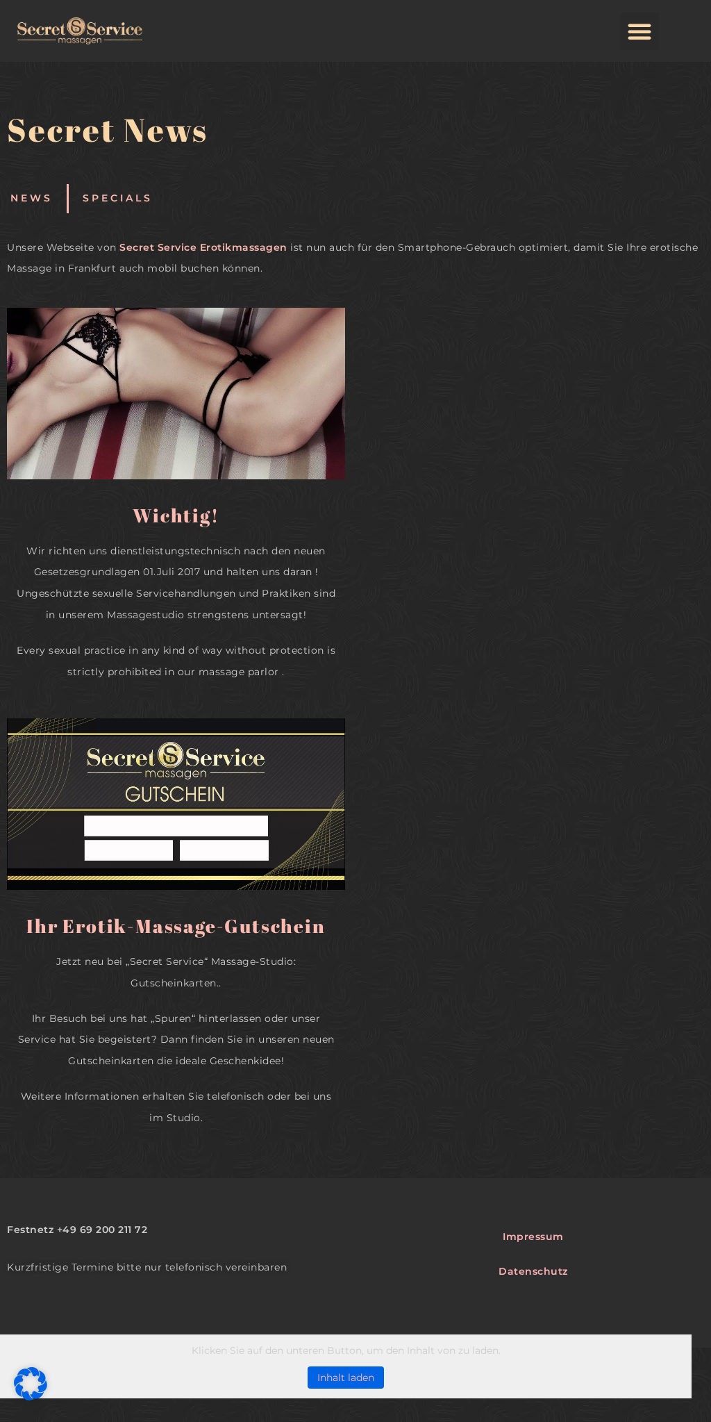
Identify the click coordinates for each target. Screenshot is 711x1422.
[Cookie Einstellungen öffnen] (30, 1397)
